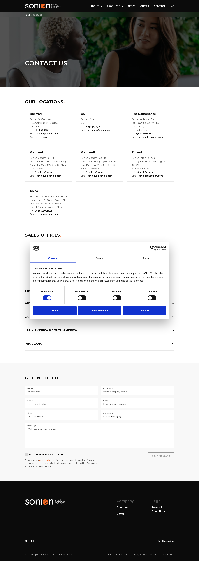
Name (30, 388)
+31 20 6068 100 (144, 133)
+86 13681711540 (43, 211)
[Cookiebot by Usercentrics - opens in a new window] (152, 248)
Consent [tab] (53, 258)
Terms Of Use (167, 554)
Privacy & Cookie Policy (144, 554)
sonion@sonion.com (48, 133)
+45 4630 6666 (41, 130)
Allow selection (99, 310)
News (131, 6)
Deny (55, 310)
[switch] (82, 297)
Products (113, 6)
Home (27, 15)
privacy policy (45, 460)
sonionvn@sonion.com (49, 176)
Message (31, 426)
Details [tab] (99, 258)
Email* (30, 401)
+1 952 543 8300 (93, 126)
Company (108, 388)
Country (31, 413)
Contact (159, 6)
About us (122, 507)
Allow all (144, 310)
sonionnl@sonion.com (151, 137)
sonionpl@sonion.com (151, 176)
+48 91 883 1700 (144, 172)
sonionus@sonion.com (100, 130)
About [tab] (146, 258)
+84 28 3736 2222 (43, 172)
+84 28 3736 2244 (94, 172)
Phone (106, 401)
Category (108, 413)
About (95, 6)
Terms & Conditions (117, 554)
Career (144, 6)
